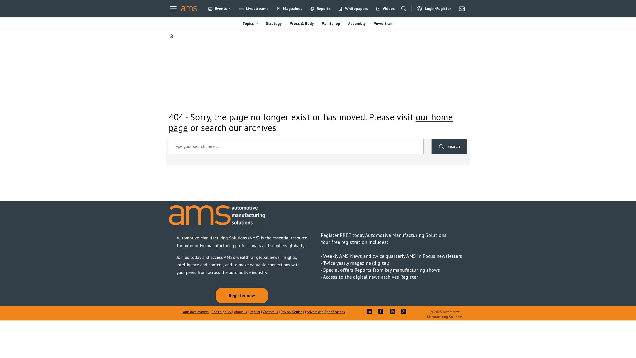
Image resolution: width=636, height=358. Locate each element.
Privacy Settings (292, 312)
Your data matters (195, 312)
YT (393, 311)
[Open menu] (173, 8)
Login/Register (438, 8)
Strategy (274, 23)
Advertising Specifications (326, 312)
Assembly (357, 23)
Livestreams (257, 8)
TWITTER (405, 311)
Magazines (292, 8)
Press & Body (302, 23)
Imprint (255, 312)
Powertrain (384, 23)
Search (453, 146)
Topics (248, 23)
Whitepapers (356, 8)
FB (382, 311)
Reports (324, 8)
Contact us (270, 312)
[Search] (404, 9)
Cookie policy (221, 312)
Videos (389, 8)
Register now (242, 295)
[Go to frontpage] (189, 8)
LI (370, 311)
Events (221, 8)
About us (240, 312)
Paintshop (331, 23)
